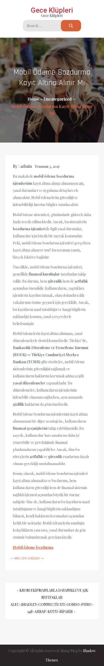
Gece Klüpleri (52, 10)
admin (26, 166)
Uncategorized (27, 558)
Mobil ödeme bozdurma (33, 547)
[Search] (71, 25)
